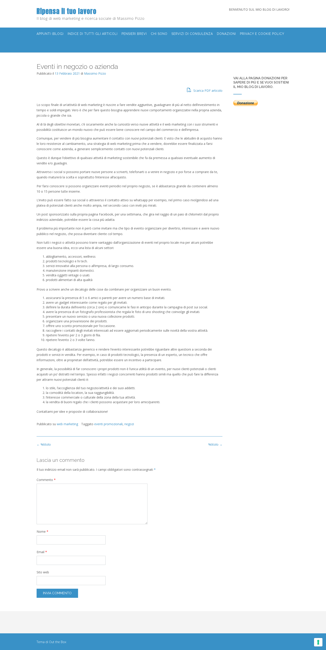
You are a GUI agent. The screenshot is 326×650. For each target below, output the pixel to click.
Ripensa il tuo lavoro (66, 11)
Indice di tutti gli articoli (93, 34)
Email (42, 552)
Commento (46, 480)
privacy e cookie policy (262, 34)
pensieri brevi (134, 34)
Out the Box (57, 642)
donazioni (226, 34)
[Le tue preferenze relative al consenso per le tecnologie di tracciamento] (318, 642)
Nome (42, 531)
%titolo (215, 444)
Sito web (43, 572)
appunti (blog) (50, 34)
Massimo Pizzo (95, 73)
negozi (129, 424)
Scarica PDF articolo (207, 90)
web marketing (67, 424)
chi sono (159, 34)
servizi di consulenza (192, 34)
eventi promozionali (108, 424)
